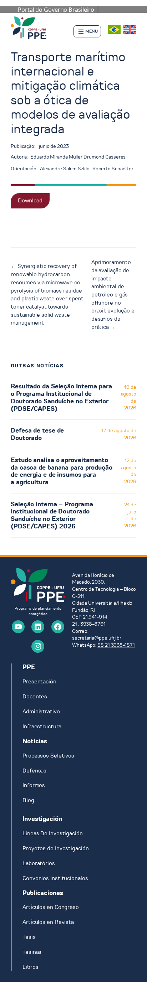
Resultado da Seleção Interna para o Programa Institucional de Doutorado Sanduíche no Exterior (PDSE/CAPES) (61, 397)
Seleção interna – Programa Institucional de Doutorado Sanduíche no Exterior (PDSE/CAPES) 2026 (52, 515)
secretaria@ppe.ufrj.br (96, 638)
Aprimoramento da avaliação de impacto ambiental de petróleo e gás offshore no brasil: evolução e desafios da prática (113, 294)
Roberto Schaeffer (112, 168)
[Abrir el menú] (87, 31)
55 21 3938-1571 (116, 645)
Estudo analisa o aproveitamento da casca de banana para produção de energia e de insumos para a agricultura (61, 471)
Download (30, 200)
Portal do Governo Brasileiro (56, 10)
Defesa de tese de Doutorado (37, 434)
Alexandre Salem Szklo (65, 168)
